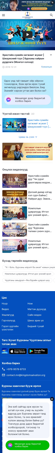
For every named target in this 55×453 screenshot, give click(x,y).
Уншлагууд (8, 314)
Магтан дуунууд (37, 309)
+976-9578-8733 (16, 369)
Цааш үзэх (7, 398)
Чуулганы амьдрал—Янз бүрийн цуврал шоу (27, 280)
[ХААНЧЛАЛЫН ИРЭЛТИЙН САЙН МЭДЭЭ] (27, 15)
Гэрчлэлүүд (8, 320)
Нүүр (5, 303)
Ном (30, 303)
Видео (5, 309)
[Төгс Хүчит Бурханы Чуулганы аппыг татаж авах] (5, 350)
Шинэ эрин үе (36, 320)
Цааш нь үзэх (26, 136)
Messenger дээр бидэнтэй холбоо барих (28, 445)
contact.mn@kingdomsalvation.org (25, 375)
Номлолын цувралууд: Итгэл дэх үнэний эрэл (28, 273)
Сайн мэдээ (34, 314)
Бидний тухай (36, 326)
